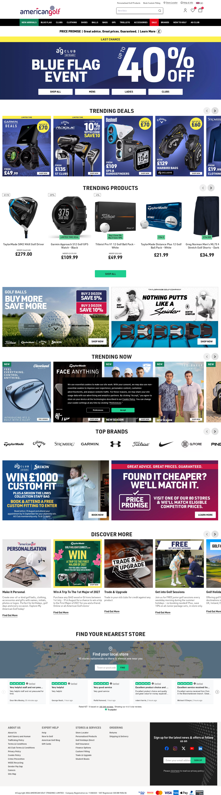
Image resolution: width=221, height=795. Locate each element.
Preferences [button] (115, 402)
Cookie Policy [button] (128, 399)
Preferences (98, 410)
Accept (123, 410)
